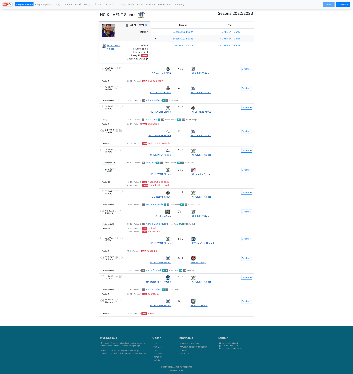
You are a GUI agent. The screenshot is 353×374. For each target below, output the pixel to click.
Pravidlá (150, 4)
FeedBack (184, 354)
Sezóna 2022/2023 (183, 38)
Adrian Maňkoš (154, 100)
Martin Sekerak (170, 163)
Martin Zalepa (191, 120)
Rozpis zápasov (43, 4)
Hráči (131, 4)
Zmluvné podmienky (189, 344)
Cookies (183, 350)
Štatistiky (179, 4)
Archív (156, 360)
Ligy (155, 344)
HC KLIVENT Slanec (230, 31)
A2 (182, 370)
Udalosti (157, 357)
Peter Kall (151, 162)
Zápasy (97, 4)
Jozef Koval (173, 100)
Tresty (122, 4)
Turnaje (157, 347)
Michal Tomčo (171, 120)
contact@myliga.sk (230, 343)
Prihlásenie (343, 4)
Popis (140, 4)
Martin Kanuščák (154, 204)
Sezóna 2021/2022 (183, 45)
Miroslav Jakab (194, 205)
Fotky (87, 4)
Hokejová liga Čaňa (24, 4)
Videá (78, 4)
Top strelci (109, 4)
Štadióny (157, 354)
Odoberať (329, 4)
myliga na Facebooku (233, 348)
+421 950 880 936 (230, 346)
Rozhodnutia (164, 4)
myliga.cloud (108, 338)
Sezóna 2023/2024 (183, 31)
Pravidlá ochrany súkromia (193, 347)
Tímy (57, 4)
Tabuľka (67, 4)
